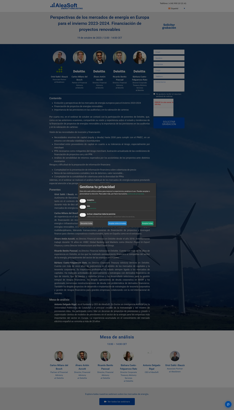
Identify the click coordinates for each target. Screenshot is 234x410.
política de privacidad (135, 194)
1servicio (91, 202)
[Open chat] (228, 404)
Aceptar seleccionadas (117, 223)
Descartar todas (86, 223)
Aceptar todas (147, 223)
